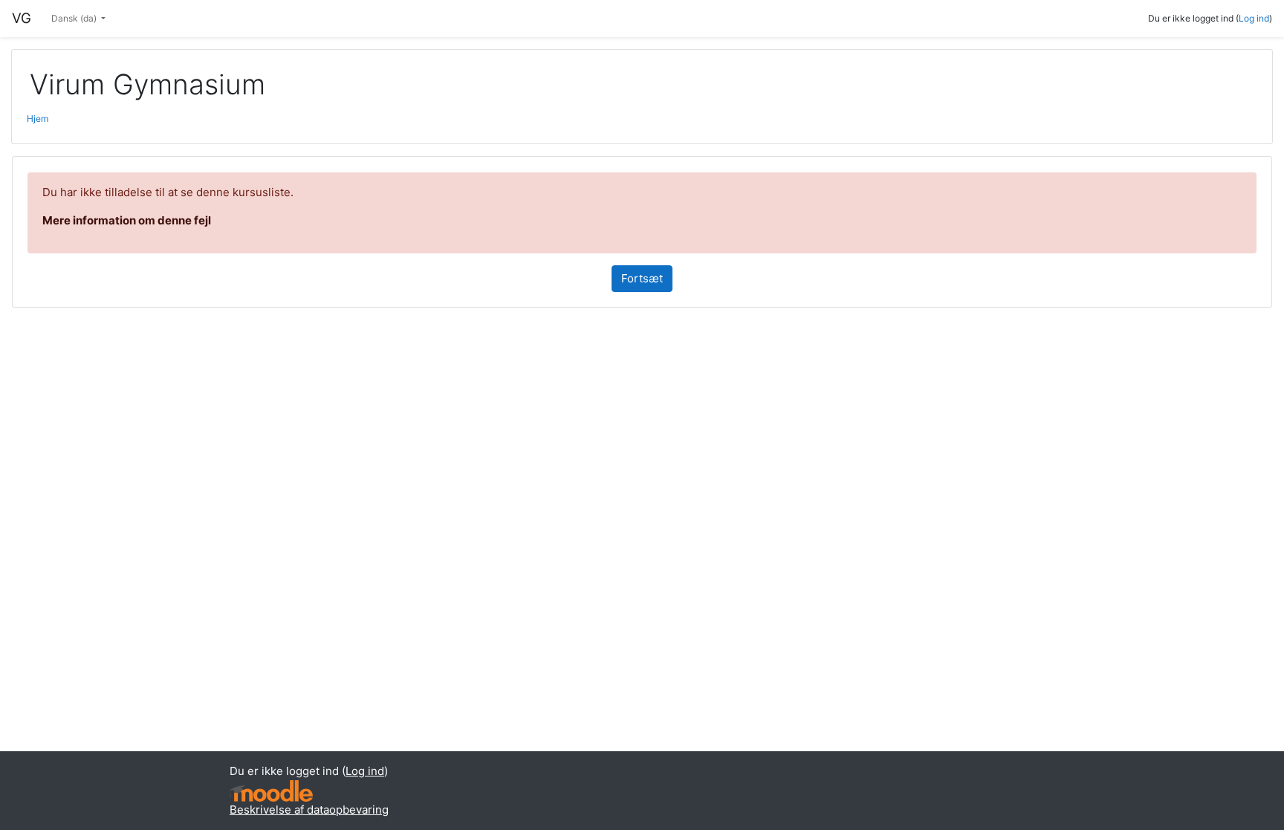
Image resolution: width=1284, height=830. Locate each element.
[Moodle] (271, 791)
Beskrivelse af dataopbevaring (309, 810)
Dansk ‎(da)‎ (75, 18)
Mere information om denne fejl (126, 220)
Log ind (1254, 18)
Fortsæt (642, 278)
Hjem (37, 118)
